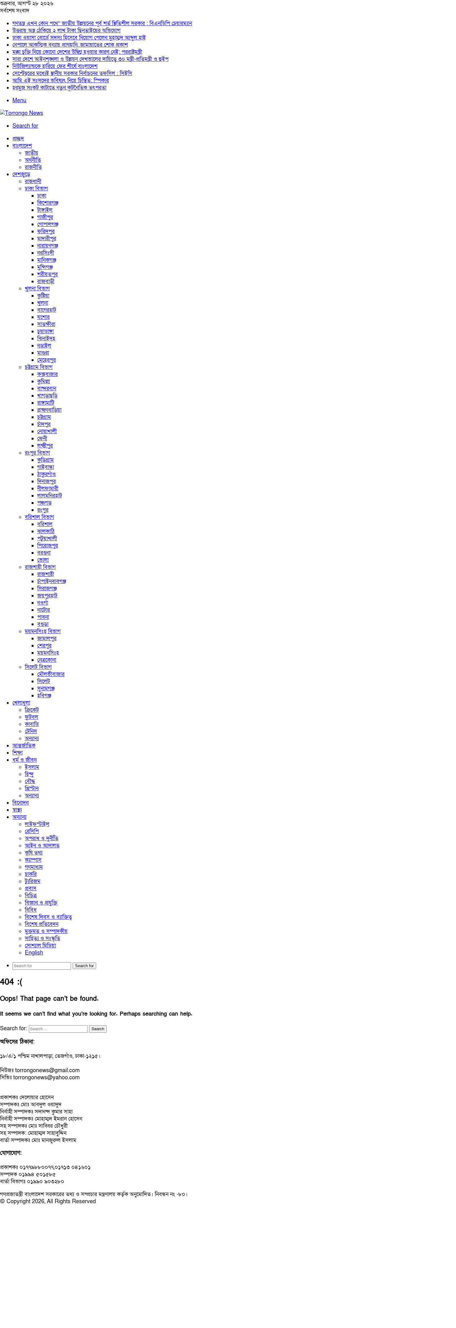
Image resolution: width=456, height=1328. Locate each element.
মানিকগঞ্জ (46, 260)
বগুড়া (42, 624)
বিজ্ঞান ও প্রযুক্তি (41, 902)
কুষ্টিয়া (43, 295)
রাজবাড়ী (45, 281)
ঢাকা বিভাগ (36, 188)
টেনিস (31, 731)
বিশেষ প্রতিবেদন (41, 924)
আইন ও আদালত (42, 845)
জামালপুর (46, 638)
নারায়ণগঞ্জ (47, 245)
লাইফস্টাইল (37, 824)
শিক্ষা (17, 752)
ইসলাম (32, 767)
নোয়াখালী (47, 431)
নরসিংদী (45, 252)
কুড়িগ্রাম (45, 460)
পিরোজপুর (47, 545)
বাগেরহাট (46, 310)
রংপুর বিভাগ (37, 452)
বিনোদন (20, 802)
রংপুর (42, 510)
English (34, 952)
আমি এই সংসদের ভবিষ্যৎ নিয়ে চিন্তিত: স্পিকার (60, 80)
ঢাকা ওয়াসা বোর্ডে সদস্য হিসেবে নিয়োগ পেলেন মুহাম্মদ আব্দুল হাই (79, 37)
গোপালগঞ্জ (47, 224)
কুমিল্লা (43, 381)
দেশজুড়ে (21, 174)
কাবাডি (32, 724)
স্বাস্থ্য (17, 810)
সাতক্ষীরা (46, 324)
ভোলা (43, 560)
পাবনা (43, 617)
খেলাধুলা (21, 702)
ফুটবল (31, 717)
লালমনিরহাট (49, 495)
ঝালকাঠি (46, 531)
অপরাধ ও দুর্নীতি (41, 838)
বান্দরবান (46, 388)
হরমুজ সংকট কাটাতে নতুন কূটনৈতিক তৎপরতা (59, 87)
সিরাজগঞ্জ (47, 588)
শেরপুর (44, 645)
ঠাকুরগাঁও (46, 474)
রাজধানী (33, 181)
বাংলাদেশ (22, 145)
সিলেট (43, 681)
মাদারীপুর (46, 238)
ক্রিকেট (32, 710)
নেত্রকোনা (46, 660)
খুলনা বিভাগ (37, 288)
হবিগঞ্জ (44, 695)
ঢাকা (41, 195)
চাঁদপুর (44, 424)
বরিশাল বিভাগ (39, 517)
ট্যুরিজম (32, 881)
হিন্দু (29, 774)
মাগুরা (43, 352)
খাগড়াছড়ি (47, 395)
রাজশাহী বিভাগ (40, 567)
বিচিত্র (31, 895)
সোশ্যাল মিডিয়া (40, 945)
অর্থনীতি (33, 160)
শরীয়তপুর (47, 274)
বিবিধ (31, 909)
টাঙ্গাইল (44, 210)
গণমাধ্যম (34, 867)
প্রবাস (30, 888)
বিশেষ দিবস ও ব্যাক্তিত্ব (48, 917)
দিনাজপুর (46, 481)
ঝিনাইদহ (46, 338)
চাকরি (31, 874)
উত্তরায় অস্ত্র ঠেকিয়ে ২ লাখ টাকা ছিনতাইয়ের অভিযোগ (66, 30)
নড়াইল (44, 345)
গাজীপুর (45, 217)
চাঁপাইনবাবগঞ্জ (51, 581)
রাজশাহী (45, 574)
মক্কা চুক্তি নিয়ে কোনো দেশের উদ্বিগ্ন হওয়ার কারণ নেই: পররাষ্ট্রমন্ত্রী (77, 52)
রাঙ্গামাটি (45, 402)
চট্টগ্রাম (44, 417)
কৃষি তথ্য (33, 852)
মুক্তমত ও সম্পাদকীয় (46, 931)
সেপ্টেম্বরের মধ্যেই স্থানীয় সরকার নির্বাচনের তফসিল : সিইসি (72, 73)
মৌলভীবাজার (51, 674)
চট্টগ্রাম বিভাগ (38, 367)
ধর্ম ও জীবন (24, 760)
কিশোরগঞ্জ (47, 202)
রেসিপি (32, 831)
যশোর (43, 317)
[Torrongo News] (21, 113)
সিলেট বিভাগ (38, 667)
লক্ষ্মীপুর (45, 445)
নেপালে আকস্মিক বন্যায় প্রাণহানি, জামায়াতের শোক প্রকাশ (70, 44)
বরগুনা (44, 552)
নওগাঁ (42, 602)
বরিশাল (44, 524)
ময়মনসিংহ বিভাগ (42, 631)
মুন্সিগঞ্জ (45, 267)
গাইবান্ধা (45, 467)
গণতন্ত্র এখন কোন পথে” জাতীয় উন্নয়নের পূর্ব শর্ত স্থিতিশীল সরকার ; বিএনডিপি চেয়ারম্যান (102, 23)
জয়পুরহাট (47, 595)
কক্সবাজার (47, 374)
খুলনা (42, 302)
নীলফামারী (47, 488)
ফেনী (42, 438)
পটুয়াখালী (47, 538)
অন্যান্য (32, 738)
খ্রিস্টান (31, 788)
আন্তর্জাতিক (23, 745)
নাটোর (43, 610)
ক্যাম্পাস (33, 859)
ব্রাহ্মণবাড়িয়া (49, 410)
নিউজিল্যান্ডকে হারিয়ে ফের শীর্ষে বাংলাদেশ (54, 66)
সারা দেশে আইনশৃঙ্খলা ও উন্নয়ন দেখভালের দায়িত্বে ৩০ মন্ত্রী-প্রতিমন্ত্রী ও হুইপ (90, 59)
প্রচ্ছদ (18, 138)
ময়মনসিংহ (48, 652)
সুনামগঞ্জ (46, 688)
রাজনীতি (33, 167)
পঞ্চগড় (44, 502)
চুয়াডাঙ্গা (45, 331)
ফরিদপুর (46, 231)
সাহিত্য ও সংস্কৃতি (42, 938)
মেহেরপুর (46, 360)
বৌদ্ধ (30, 781)
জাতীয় (31, 152)
